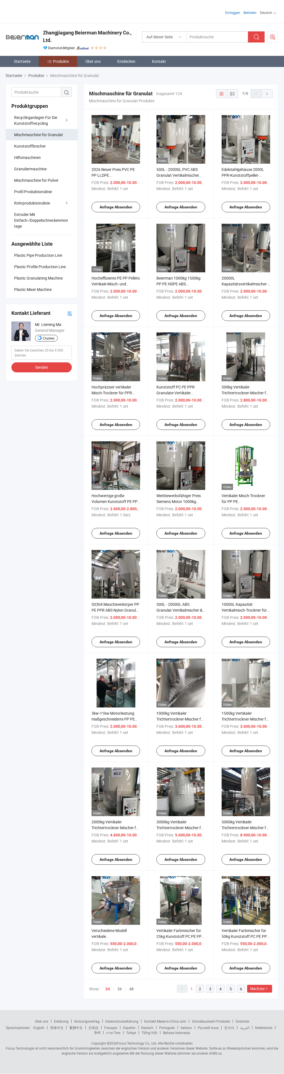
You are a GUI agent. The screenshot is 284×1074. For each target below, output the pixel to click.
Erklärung (61, 1021)
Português (167, 1027)
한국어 (229, 1027)
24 (107, 989)
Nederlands (263, 1027)
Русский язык (208, 1027)
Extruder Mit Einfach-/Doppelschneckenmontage (41, 220)
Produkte (61, 61)
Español (129, 1027)
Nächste (257, 988)
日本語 (93, 1027)
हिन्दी (97, 1032)
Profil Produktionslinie (33, 191)
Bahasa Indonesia (176, 1032)
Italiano (186, 1027)
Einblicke (242, 1021)
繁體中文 (76, 1027)
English (38, 1027)
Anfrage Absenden (116, 207)
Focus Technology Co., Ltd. (137, 1043)
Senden (41, 367)
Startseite (22, 61)
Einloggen (232, 12)
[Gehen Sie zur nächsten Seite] (267, 93)
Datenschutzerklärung (121, 1021)
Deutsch (147, 1027)
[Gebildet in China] (41, 11)
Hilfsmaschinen (27, 157)
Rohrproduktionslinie (32, 203)
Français (110, 1027)
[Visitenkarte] (69, 313)
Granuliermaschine (30, 168)
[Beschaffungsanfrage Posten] (272, 37)
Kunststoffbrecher (30, 146)
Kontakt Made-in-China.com (165, 1021)
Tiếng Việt (149, 1032)
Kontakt (159, 61)
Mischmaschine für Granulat (38, 134)
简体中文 (57, 1027)
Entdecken (126, 61)
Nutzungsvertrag (87, 1021)
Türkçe (131, 1032)
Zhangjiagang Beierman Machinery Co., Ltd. (87, 36)
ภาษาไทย (113, 1032)
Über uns (93, 61)
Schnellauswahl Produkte (211, 1021)
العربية (244, 1027)
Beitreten (250, 12)
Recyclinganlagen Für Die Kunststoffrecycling (35, 120)
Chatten (49, 338)
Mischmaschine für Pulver (36, 180)
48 (131, 988)
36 (119, 988)
